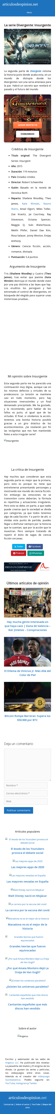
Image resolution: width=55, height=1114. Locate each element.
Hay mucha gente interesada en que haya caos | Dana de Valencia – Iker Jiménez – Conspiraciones (27, 626)
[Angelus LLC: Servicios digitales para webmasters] (27, 567)
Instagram (21, 1083)
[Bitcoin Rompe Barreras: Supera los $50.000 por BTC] (27, 709)
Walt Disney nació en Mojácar (27, 896)
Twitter (33, 1083)
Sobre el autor (23, 1104)
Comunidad (27, 134)
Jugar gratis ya (27, 125)
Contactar (9, 1104)
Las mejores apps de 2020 (27, 867)
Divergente (35, 71)
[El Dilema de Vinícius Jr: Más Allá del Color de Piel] (27, 664)
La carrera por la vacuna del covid (27, 910)
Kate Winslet (30, 203)
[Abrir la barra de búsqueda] (47, 4)
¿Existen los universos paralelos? (27, 986)
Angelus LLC (12, 1062)
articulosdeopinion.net (19, 4)
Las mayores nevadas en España (27, 881)
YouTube (10, 1083)
